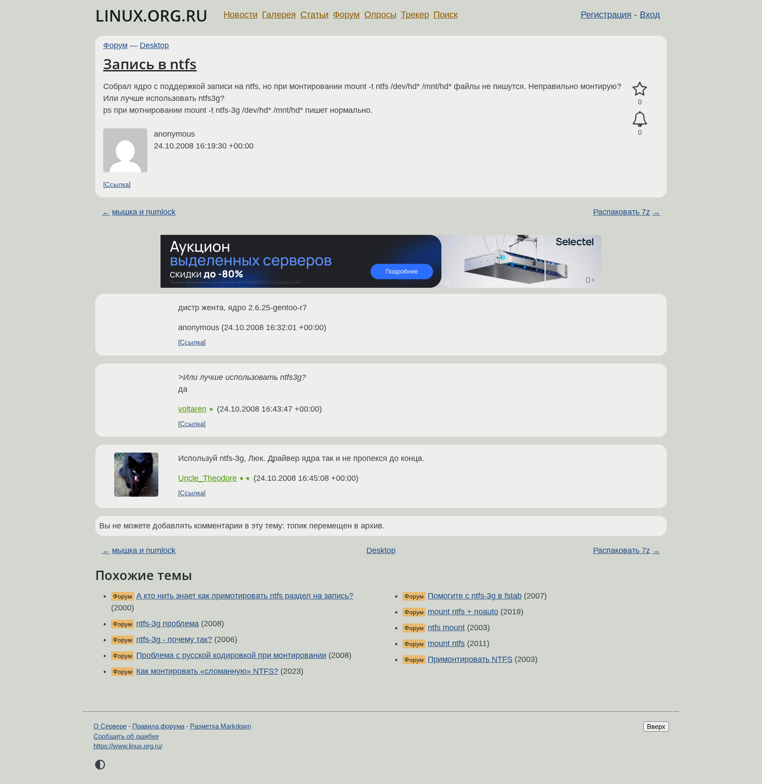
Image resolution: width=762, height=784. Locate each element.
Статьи (314, 14)
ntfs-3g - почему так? (174, 639)
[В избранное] (640, 89)
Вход (650, 14)
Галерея (279, 14)
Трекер (415, 14)
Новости (241, 14)
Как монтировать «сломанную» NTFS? (207, 671)
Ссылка (117, 184)
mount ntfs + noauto (463, 611)
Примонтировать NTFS (470, 659)
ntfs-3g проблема (167, 623)
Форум (346, 14)
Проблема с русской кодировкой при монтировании (231, 655)
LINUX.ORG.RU (151, 15)
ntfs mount (446, 627)
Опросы (380, 14)
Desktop (154, 45)
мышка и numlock (144, 212)
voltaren (192, 409)
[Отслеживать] (640, 119)
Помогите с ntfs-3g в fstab (475, 595)
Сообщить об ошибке (126, 736)
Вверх (656, 726)
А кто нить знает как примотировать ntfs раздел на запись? (244, 595)
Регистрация (606, 14)
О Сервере (110, 726)
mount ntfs (446, 643)
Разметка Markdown (220, 726)
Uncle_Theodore (207, 478)
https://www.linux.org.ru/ (127, 746)
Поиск (445, 14)
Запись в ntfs (150, 63)
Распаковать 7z (621, 212)
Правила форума (158, 726)
